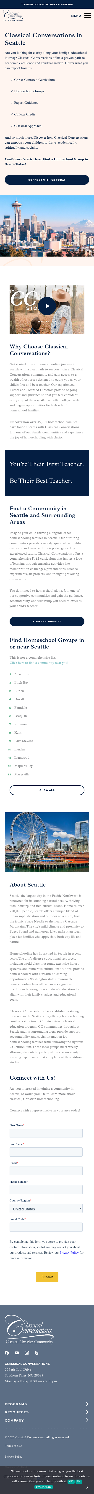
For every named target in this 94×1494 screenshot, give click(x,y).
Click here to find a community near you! (39, 663)
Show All (47, 790)
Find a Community (47, 621)
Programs (16, 1404)
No (79, 1481)
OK (71, 1481)
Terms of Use (13, 1446)
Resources (17, 1412)
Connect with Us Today (47, 179)
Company (14, 1420)
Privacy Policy (13, 1457)
